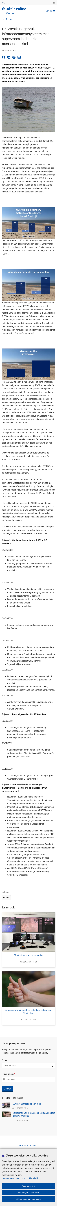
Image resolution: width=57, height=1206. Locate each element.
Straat (5, 1060)
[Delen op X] (14, 57)
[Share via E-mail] (19, 57)
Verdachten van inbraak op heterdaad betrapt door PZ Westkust (34, 1114)
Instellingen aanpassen (29, 1192)
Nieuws (9, 19)
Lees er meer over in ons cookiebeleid (20, 1178)
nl (3, 3)
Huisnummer (8, 1074)
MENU (49, 11)
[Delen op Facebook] (3, 57)
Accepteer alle (28, 1186)
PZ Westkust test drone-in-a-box (27, 1104)
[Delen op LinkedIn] (8, 57)
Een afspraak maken (28, 1145)
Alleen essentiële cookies (28, 1199)
